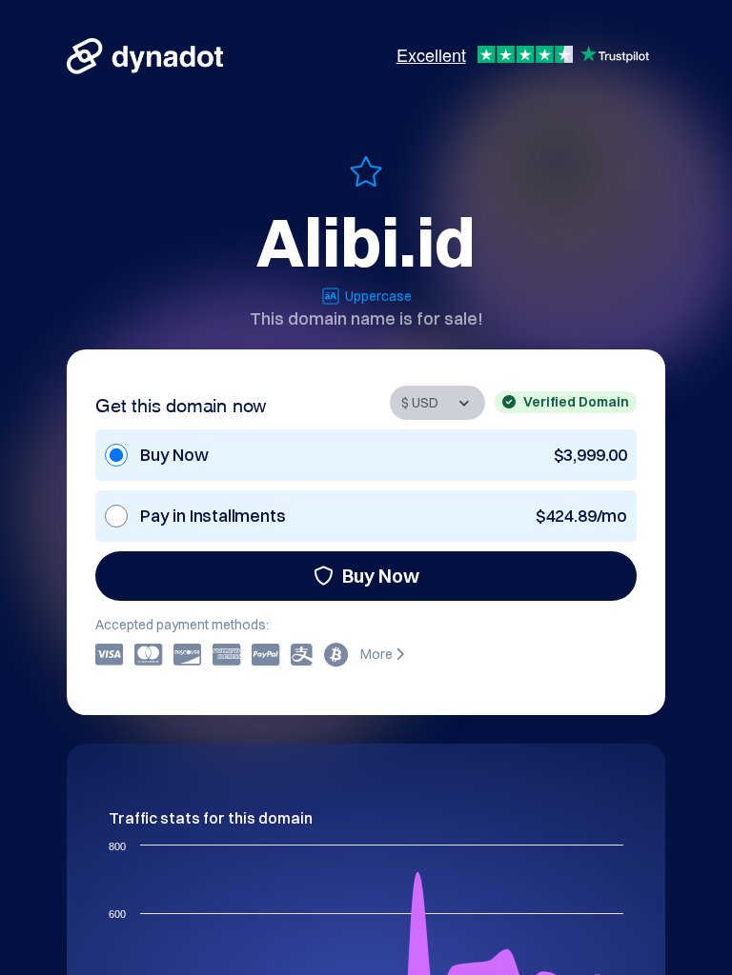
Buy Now (380, 575)
